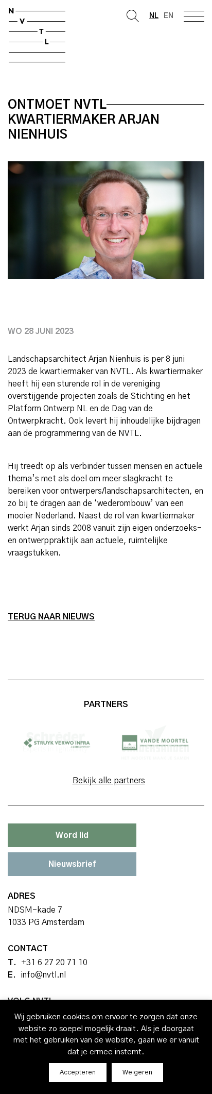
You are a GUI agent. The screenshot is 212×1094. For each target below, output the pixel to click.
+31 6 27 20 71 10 (54, 962)
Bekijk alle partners (109, 781)
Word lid (72, 835)
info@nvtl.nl (43, 975)
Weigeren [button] (137, 1072)
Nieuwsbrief (72, 864)
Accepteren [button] (78, 1072)
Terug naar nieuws (51, 617)
